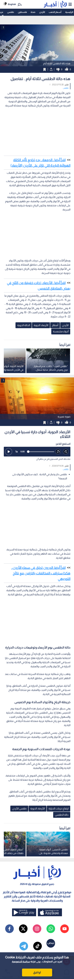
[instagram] (37, 928)
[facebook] (9, 928)
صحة (33, 12)
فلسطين (22, 12)
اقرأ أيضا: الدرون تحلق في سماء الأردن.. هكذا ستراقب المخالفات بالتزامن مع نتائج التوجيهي (40, 573)
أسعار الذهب (55, 12)
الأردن (42, 12)
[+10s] (66, 452)
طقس (10, 12)
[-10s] (58, 452)
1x (16, 451)
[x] (23, 928)
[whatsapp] (50, 928)
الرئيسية (69, 12)
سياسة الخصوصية (21, 961)
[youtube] (64, 928)
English (12, 4)
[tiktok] (37, 946)
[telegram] (23, 946)
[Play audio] (8, 451)
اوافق (37, 972)
